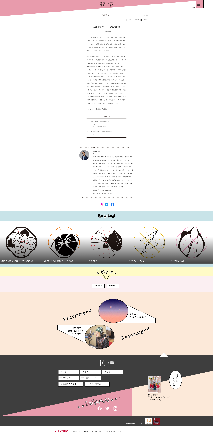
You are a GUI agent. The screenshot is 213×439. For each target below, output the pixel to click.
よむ (109, 372)
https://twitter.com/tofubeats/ (103, 193)
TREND (137, 19)
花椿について (90, 378)
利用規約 (86, 431)
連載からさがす (69, 384)
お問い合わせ (76, 431)
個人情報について (97, 431)
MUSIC (145, 19)
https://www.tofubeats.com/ (102, 190)
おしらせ (67, 378)
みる (65, 372)
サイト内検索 (95, 384)
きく (130, 19)
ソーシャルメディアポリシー (113, 431)
